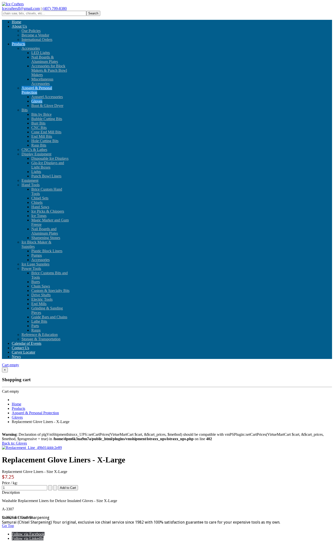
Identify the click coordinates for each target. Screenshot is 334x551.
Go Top (8, 526)
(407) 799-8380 (55, 8)
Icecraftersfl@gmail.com (21, 8)
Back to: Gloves (14, 443)
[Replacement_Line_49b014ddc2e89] (32, 448)
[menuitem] (16, 22)
